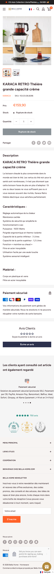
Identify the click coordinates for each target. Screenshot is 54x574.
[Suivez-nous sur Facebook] (5, 542)
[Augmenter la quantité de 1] (31, 121)
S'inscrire (11, 519)
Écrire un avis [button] (27, 344)
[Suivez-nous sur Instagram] (15, 542)
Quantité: (7, 121)
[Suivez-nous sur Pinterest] (20, 542)
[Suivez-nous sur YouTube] (26, 542)
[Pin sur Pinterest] (39, 143)
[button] (32, 9)
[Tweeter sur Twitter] (44, 143)
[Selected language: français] (32, 9)
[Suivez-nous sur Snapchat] (36, 542)
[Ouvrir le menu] (4, 9)
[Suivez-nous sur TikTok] (31, 542)
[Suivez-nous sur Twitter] (10, 542)
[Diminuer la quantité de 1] (16, 121)
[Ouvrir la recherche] (37, 9)
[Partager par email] (49, 143)
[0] (49, 9)
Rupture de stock (27, 131)
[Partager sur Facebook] (33, 143)
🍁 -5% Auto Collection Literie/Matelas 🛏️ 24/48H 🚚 (27, 2)
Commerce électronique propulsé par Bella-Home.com (25, 568)
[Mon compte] (43, 9)
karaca (7, 96)
